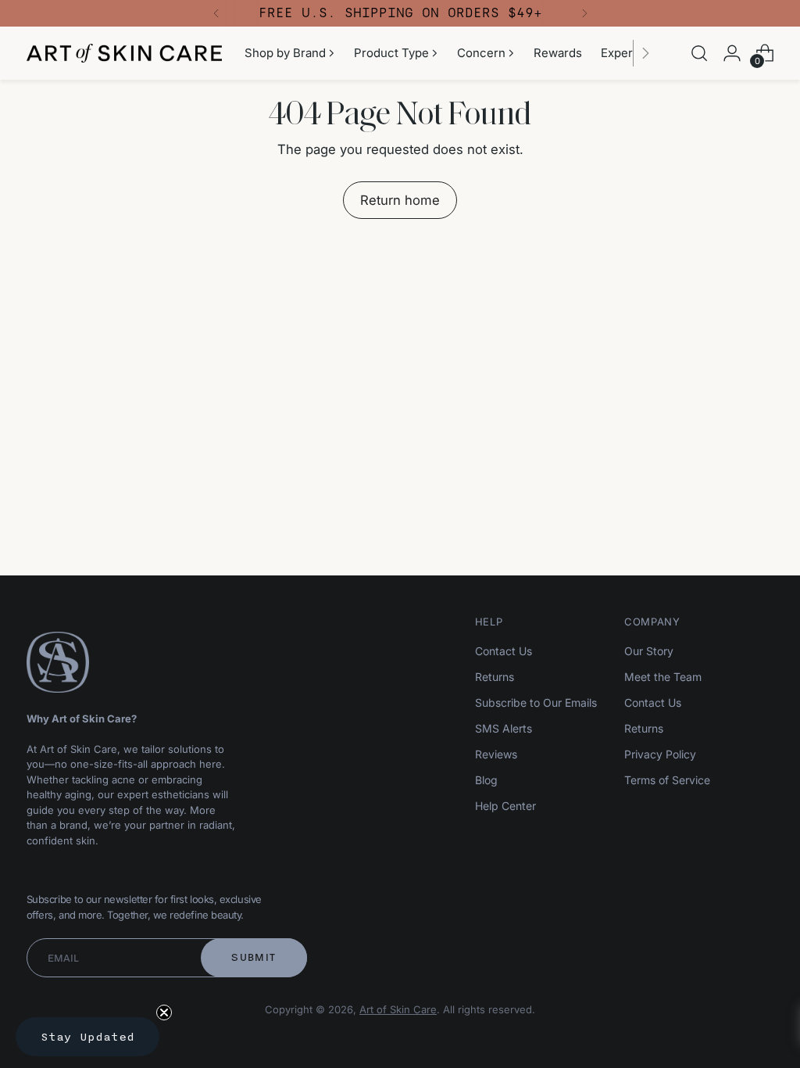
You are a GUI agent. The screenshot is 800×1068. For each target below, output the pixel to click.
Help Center (505, 805)
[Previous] (216, 13)
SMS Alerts (503, 728)
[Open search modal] (699, 53)
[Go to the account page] (732, 53)
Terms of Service (667, 780)
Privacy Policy (660, 754)
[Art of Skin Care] (124, 53)
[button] (87, 1036)
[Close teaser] (164, 1012)
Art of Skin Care (398, 1009)
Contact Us (503, 651)
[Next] (584, 13)
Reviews (496, 754)
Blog (486, 780)
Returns (494, 676)
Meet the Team (663, 676)
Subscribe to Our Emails (536, 702)
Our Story (648, 651)
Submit (253, 957)
